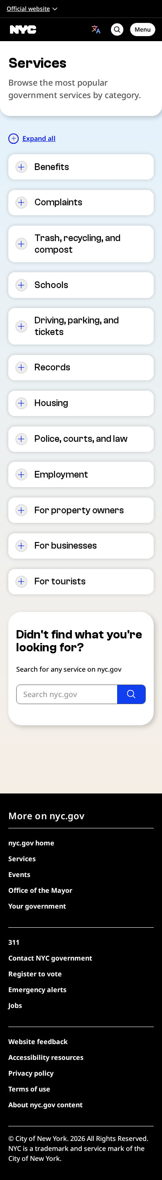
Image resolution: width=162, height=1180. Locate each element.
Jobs (15, 1005)
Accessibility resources (45, 1057)
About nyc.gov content (45, 1104)
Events (19, 874)
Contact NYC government (50, 958)
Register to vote (35, 973)
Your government (37, 906)
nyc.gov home (31, 842)
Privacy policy (31, 1073)
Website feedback (38, 1041)
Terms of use (29, 1089)
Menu (143, 29)
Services (22, 858)
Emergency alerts (37, 989)
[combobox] (96, 29)
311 (14, 942)
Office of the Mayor (40, 890)
